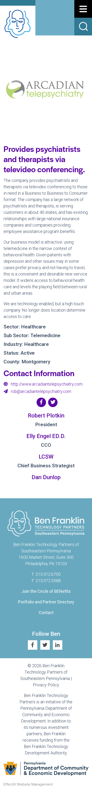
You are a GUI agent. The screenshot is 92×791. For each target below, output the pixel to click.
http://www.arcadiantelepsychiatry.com (47, 384)
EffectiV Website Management (28, 784)
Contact (46, 612)
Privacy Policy (46, 684)
